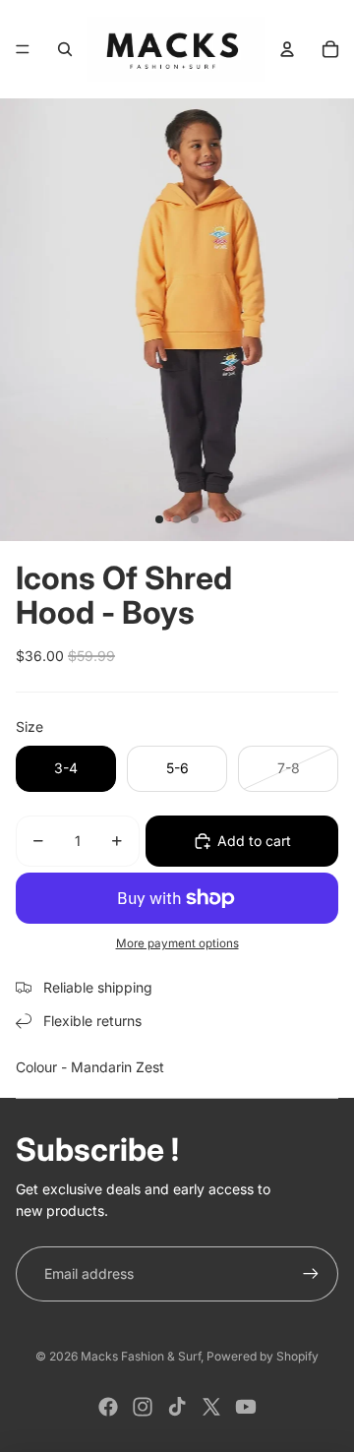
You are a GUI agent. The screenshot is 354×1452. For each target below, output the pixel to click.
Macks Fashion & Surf (141, 1356)
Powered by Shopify (262, 1356)
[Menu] (22, 49)
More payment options (177, 943)
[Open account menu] (287, 49)
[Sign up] (310, 1274)
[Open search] (65, 49)
